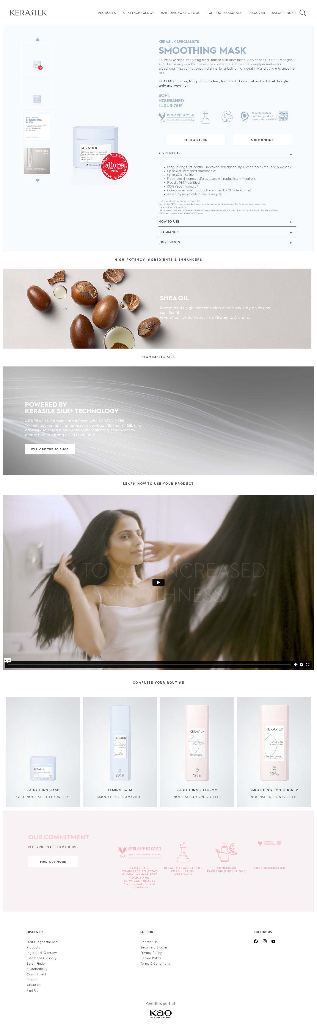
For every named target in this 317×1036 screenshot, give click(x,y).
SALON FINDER (284, 12)
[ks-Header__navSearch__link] (303, 13)
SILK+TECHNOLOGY (138, 12)
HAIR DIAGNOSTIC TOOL (180, 12)
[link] (52, 13)
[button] (227, 155)
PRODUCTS (107, 12)
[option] (80, 105)
